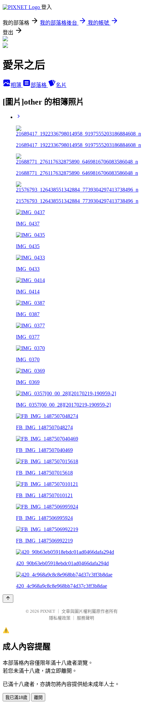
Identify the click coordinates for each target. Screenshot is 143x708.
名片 (61, 85)
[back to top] (8, 598)
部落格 (39, 85)
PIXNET (47, 611)
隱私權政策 (60, 617)
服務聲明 (85, 617)
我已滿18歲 (16, 697)
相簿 (17, 85)
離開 (38, 697)
